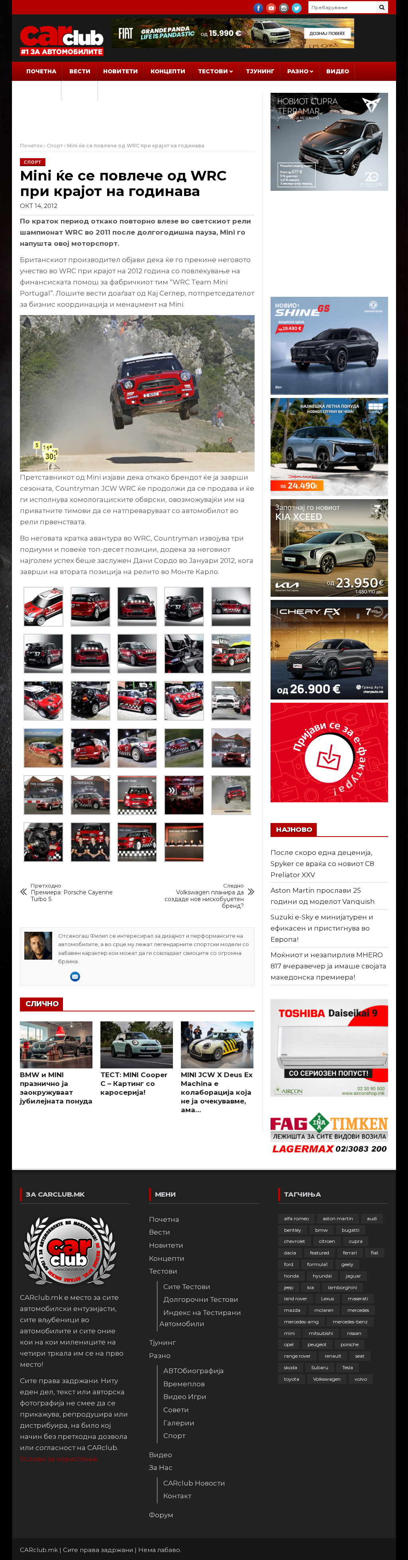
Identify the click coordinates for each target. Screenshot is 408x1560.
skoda (290, 1367)
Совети (176, 1410)
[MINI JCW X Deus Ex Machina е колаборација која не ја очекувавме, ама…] (217, 1044)
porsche (350, 1344)
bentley (292, 1230)
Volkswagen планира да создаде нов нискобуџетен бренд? (204, 896)
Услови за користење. (59, 1459)
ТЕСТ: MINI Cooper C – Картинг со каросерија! (133, 1083)
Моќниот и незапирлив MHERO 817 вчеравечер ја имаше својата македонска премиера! (328, 966)
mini (289, 1333)
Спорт (55, 146)
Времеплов (184, 1384)
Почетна (41, 71)
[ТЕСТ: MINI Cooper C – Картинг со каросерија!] (136, 1044)
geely (347, 1264)
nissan (354, 1333)
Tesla (347, 1367)
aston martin (338, 1218)
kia (310, 1287)
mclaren (323, 1310)
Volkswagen (327, 1379)
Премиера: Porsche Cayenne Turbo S (72, 892)
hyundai (322, 1276)
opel (289, 1344)
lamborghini (342, 1287)
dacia (290, 1253)
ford (288, 1264)
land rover (295, 1298)
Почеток (31, 146)
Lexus (327, 1298)
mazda (292, 1310)
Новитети (120, 71)
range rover (297, 1356)
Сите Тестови (186, 1287)
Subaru (319, 1367)
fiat (375, 1253)
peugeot (317, 1344)
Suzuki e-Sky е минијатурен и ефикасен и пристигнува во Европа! (322, 928)
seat (360, 1356)
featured (319, 1253)
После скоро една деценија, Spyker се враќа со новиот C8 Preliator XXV (322, 864)
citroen (327, 1241)
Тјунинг (260, 71)
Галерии (178, 1423)
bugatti (350, 1230)
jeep (288, 1287)
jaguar (353, 1276)
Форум (80, 90)
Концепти (168, 71)
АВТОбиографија (193, 1371)
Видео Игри (184, 1397)
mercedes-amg (301, 1322)
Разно (297, 71)
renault (333, 1356)
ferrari (350, 1253)
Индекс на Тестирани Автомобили (200, 1318)
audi (372, 1218)
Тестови (213, 71)
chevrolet (294, 1241)
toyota (291, 1379)
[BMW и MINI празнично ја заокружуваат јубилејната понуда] (56, 1044)
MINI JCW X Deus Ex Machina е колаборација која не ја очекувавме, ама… (217, 1092)
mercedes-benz (350, 1322)
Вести (79, 71)
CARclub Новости (194, 1483)
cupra (356, 1241)
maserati (358, 1298)
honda (291, 1276)
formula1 (317, 1264)
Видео (337, 71)
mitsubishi (321, 1333)
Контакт (177, 1496)
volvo (361, 1379)
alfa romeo (296, 1218)
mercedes (358, 1310)
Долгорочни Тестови (200, 1299)
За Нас (38, 90)
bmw (321, 1230)
